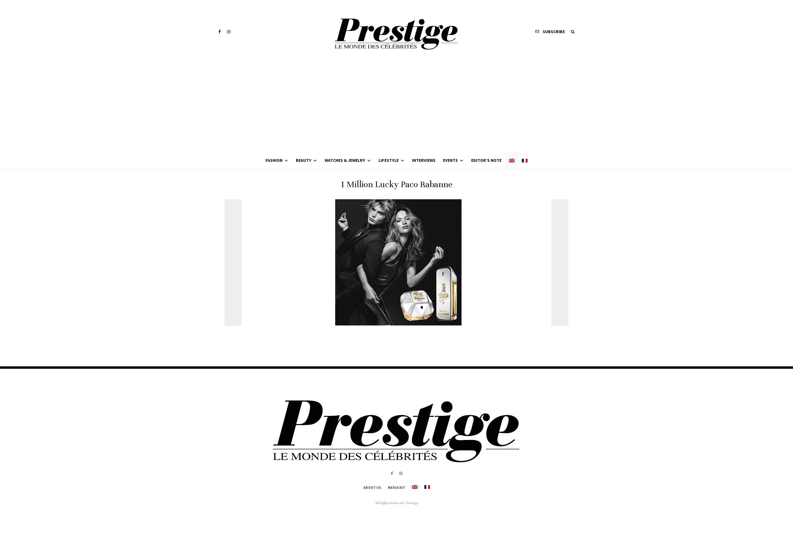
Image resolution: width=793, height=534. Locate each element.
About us (372, 487)
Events (450, 160)
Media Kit (396, 487)
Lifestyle (389, 160)
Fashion (274, 160)
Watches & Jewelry (345, 160)
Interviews (424, 160)
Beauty (303, 160)
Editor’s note (486, 160)
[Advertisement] (396, 105)
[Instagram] (229, 32)
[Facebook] (219, 32)
